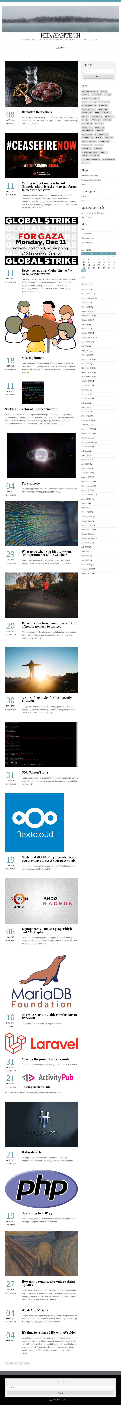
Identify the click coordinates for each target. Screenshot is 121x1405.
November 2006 (87, 530)
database (104, 102)
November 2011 (87, 368)
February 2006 (87, 569)
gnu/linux (96, 116)
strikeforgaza (89, 152)
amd (104, 91)
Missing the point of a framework (45, 1059)
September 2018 (87, 337)
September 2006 (87, 538)
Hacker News (86, 217)
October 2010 (86, 381)
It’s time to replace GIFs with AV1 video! (49, 1332)
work (85, 163)
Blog (108, 95)
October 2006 (86, 534)
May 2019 (85, 329)
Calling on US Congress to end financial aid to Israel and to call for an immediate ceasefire (49, 186)
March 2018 (86, 355)
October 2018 (86, 333)
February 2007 (87, 517)
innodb (99, 123)
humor (107, 120)
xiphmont (85, 184)
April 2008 (85, 464)
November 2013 (87, 359)
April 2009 (85, 412)
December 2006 (87, 525)
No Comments (10, 195)
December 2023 (87, 294)
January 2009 (86, 425)
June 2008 (85, 455)
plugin (109, 137)
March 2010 (86, 394)
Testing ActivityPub (36, 1087)
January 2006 (86, 573)
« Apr (83, 277)
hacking (109, 116)
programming (89, 141)
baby (85, 95)
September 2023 (87, 298)
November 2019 (87, 316)
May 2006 (85, 556)
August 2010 (86, 385)
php (99, 137)
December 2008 (87, 429)
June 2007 (85, 508)
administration (90, 91)
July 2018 (85, 346)
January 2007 (86, 521)
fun (85, 116)
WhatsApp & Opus (35, 1310)
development (89, 105)
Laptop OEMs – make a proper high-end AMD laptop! (47, 930)
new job (87, 134)
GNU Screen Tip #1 (35, 772)
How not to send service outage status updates (48, 1283)
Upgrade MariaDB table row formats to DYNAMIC (49, 1016)
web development (91, 159)
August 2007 (86, 499)
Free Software (103, 112)
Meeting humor (33, 358)
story (98, 148)
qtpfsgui (104, 141)
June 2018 (85, 351)
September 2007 (87, 495)
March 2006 (86, 565)
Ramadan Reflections (37, 112)
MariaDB (84, 196)
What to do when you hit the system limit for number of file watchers (47, 553)
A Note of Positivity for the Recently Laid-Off (47, 699)
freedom (87, 112)
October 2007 (86, 490)
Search (98, 77)
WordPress (109, 159)
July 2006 (85, 547)
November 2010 (87, 377)
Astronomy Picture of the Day (92, 213)
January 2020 (86, 311)
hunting (87, 123)
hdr (85, 120)
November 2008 (87, 433)
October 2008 (86, 438)
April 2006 (85, 560)
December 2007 (87, 481)
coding (95, 98)
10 (21, 1363)
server (86, 148)
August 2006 (86, 543)
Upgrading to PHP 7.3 (37, 1213)
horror (95, 120)
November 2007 (87, 486)
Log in (83, 229)
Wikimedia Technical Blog (91, 180)
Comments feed (87, 238)
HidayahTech (60, 35)
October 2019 (86, 320)
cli (85, 98)
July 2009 (85, 403)
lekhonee (87, 130)
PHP (83, 201)
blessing (97, 95)
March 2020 (86, 307)
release (87, 145)
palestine (87, 137)
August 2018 (86, 342)
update (95, 155)
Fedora (103, 109)
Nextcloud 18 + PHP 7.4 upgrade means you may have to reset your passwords (49, 859)
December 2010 (87, 372)
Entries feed (86, 234)
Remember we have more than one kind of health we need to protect (49, 625)
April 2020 (85, 303)
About (59, 48)
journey (87, 127)
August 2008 (86, 447)
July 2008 (85, 451)
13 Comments (10, 940)
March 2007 (86, 512)
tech (103, 152)
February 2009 (87, 420)
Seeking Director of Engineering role (31, 409)
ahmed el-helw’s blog (89, 176)
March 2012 (86, 364)
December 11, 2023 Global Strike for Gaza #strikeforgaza (47, 272)
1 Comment (10, 124)
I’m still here (31, 483)
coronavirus (89, 102)
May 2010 (85, 390)
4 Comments (10, 1026)
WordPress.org (87, 242)
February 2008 (87, 473)
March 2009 (86, 416)
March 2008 (86, 468)
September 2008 (87, 442)
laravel (99, 127)
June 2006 (85, 551)
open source (101, 134)
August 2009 (86, 399)
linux (99, 130)
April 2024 (85, 289)
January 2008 (86, 477)
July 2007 (85, 503)
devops (103, 105)
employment (88, 109)
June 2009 (85, 407)
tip (85, 155)
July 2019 (85, 324)
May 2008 (85, 460)
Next (26, 1364)
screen (99, 145)
